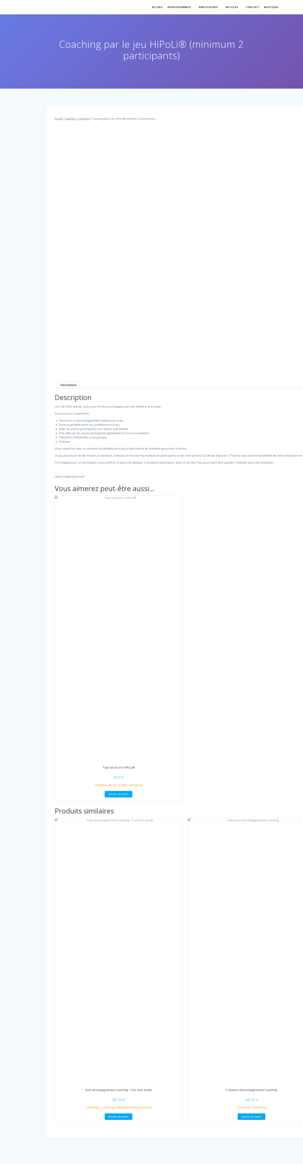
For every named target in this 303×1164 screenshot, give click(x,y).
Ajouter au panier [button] (118, 794)
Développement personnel (134, 1107)
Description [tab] (68, 385)
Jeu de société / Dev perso (125, 785)
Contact (252, 7)
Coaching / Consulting (77, 118)
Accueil (157, 7)
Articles (231, 7)
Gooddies (101, 785)
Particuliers (208, 7)
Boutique (271, 7)
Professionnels (179, 7)
